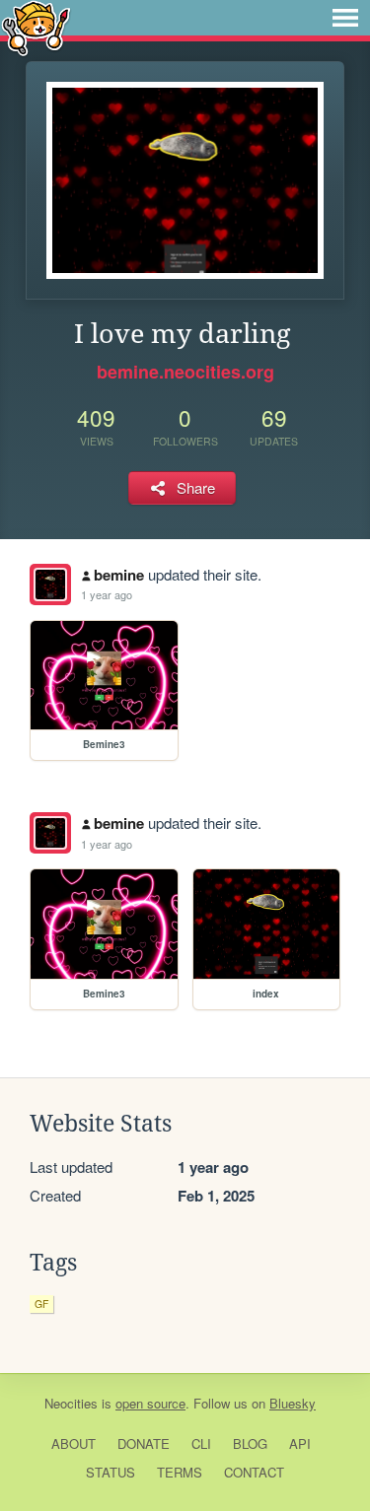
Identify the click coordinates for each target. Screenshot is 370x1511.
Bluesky (292, 1403)
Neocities (71, 1403)
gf (41, 1303)
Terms (179, 1472)
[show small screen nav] (345, 17)
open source (150, 1403)
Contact (254, 1472)
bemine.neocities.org (185, 371)
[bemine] (50, 584)
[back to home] (36, 27)
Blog (250, 1443)
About (73, 1443)
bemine (119, 574)
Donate (143, 1443)
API (300, 1443)
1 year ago (106, 594)
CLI (201, 1443)
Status (110, 1472)
